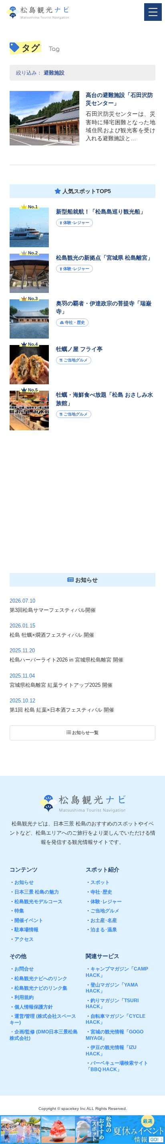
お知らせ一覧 (85, 732)
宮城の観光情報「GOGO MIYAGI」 (114, 1035)
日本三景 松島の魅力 (34, 892)
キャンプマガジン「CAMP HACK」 (117, 972)
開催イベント (26, 920)
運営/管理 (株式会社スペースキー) (43, 1019)
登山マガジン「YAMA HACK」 (112, 988)
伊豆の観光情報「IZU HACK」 (111, 1051)
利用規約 (22, 997)
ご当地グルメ (102, 911)
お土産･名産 (101, 920)
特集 (17, 911)
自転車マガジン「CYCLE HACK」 (115, 1019)
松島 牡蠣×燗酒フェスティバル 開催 (52, 635)
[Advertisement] (82, 506)
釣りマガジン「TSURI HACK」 (112, 1004)
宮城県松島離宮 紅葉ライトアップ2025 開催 (61, 685)
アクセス (22, 939)
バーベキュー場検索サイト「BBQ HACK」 (117, 1066)
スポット (98, 882)
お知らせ (22, 882)
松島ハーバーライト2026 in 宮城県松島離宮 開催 (66, 660)
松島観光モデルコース (36, 901)
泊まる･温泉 (101, 929)
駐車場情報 (24, 929)
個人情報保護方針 (31, 1007)
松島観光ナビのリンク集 (38, 988)
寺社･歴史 (99, 892)
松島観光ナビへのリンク (38, 978)
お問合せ (22, 969)
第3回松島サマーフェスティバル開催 (53, 610)
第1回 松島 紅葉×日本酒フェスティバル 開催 (62, 710)
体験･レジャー (104, 901)
